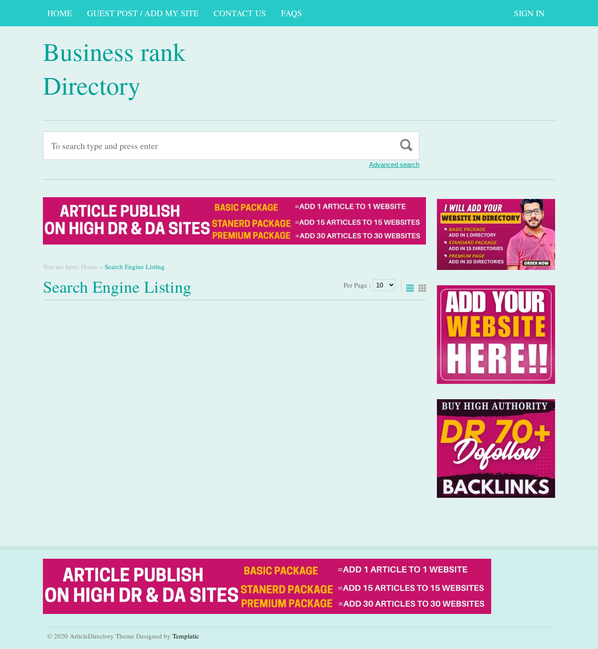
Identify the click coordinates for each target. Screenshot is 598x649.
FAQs (291, 12)
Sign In (529, 12)
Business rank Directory (114, 68)
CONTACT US (240, 12)
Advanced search (394, 164)
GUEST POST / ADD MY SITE (143, 12)
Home (59, 12)
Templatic (185, 635)
